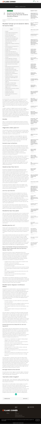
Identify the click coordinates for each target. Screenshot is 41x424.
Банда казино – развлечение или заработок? (34, 86)
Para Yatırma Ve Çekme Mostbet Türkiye (12, 61)
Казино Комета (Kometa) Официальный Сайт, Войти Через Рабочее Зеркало (34, 197)
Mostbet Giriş (7, 50)
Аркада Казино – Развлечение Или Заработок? (34, 73)
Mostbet (6, 31)
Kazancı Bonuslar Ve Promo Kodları (11, 63)
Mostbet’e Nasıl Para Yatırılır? (10, 51)
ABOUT (16, 410)
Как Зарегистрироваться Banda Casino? (34, 163)
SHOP (16, 412)
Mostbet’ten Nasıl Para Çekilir (10, 36)
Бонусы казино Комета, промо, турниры (33, 150)
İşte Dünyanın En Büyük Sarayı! (10, 82)
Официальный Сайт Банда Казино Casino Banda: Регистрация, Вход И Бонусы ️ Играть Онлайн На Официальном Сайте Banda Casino (34, 189)
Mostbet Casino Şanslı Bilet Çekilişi (11, 53)
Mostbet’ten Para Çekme (9, 92)
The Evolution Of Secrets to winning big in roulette (34, 217)
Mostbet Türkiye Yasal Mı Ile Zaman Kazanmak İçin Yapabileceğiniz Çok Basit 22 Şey (11, 77)
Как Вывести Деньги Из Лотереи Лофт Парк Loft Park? (34, 80)
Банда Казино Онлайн (34, 181)
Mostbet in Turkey (22, 6)
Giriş (6, 65)
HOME (16, 409)
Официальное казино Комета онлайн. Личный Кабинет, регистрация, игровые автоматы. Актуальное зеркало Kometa (34, 142)
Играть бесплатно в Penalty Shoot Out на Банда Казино (34, 129)
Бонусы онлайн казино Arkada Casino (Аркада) (34, 59)
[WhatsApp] (16, 394)
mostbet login (16, 115)
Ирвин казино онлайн (34, 29)
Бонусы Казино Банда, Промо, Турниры (33, 169)
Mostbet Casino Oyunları (9, 91)
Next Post (25, 398)
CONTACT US (17, 413)
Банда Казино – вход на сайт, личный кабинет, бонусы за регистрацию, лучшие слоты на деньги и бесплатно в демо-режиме (34, 121)
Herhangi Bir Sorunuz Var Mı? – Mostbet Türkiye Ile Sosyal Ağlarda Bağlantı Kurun (11, 85)
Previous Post (7, 398)
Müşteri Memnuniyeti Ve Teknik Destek (12, 62)
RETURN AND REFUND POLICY (19, 416)
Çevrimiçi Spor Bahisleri (9, 35)
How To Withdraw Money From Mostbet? (12, 54)
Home (17, 6)
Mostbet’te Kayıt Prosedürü (10, 72)
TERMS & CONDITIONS (18, 415)
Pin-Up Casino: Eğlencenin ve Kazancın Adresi (34, 223)
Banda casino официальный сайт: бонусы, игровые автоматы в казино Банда (34, 100)
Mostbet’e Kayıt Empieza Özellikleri (11, 32)
